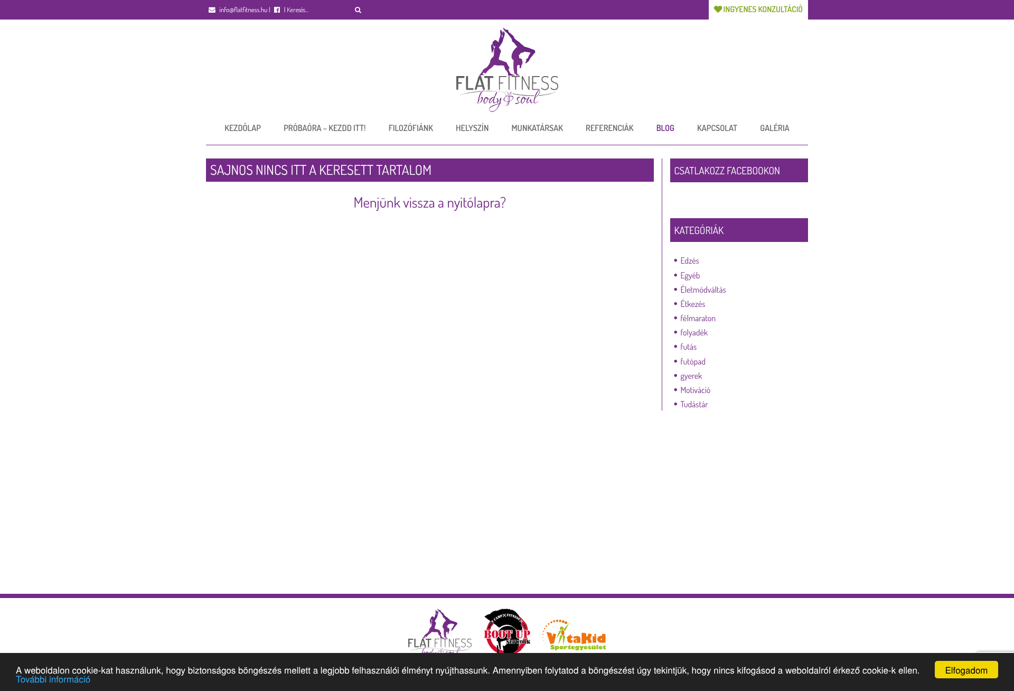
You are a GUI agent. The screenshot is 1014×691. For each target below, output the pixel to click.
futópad (693, 361)
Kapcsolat (717, 128)
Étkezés (693, 303)
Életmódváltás (703, 289)
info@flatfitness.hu (242, 10)
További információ (53, 678)
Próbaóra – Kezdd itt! (324, 128)
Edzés (690, 260)
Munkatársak (537, 128)
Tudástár (694, 404)
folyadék (694, 332)
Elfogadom (966, 669)
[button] (358, 9)
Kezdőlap (242, 128)
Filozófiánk (411, 128)
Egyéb (690, 275)
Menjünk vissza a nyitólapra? (429, 202)
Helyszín (472, 128)
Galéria (774, 128)
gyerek (691, 375)
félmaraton (698, 318)
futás (689, 346)
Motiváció (696, 390)
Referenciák (609, 128)
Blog (665, 128)
